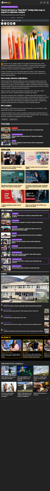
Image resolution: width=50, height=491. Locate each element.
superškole (4, 119)
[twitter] (5, 23)
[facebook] (2, 23)
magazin (2, 17)
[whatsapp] (8, 23)
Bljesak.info (13, 17)
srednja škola (13, 119)
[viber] (11, 23)
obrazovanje (7, 17)
